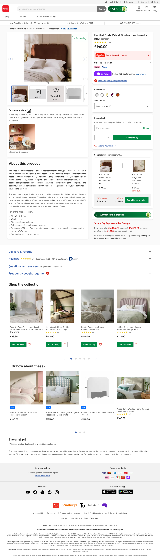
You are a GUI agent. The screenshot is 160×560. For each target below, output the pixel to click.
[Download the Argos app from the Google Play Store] (125, 493)
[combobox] (57, 9)
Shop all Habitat (70, 28)
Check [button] (146, 128)
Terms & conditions (118, 513)
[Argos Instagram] (57, 492)
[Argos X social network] (42, 492)
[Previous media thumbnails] (9, 94)
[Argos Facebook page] (35, 492)
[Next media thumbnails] (87, 94)
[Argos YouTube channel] (28, 492)
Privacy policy (66, 513)
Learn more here (42, 475)
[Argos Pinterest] (50, 492)
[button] (79, 38)
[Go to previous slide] (10, 59)
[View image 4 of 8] (74, 94)
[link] (122, 80)
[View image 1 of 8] (20, 94)
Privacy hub (52, 513)
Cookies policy (80, 513)
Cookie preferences (98, 513)
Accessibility (38, 513)
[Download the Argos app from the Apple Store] (109, 493)
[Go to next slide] (85, 59)
